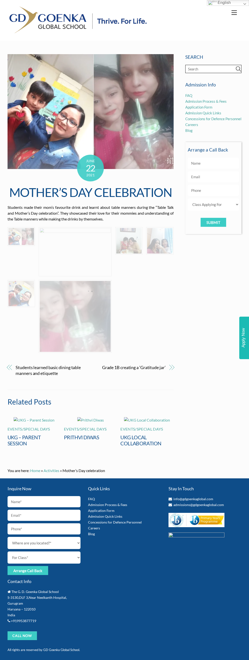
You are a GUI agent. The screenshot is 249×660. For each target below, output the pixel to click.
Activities (51, 470)
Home (35, 470)
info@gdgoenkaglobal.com (193, 499)
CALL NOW (22, 636)
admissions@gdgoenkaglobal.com (198, 505)
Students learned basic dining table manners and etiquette (48, 370)
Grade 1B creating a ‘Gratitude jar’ (134, 367)
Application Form (198, 107)
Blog (189, 130)
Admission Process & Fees (206, 101)
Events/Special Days (29, 429)
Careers (191, 124)
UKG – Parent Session (24, 440)
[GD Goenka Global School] (78, 31)
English (224, 2)
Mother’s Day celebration (90, 192)
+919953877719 (23, 621)
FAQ (188, 95)
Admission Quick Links (203, 113)
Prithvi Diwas (81, 437)
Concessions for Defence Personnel (213, 119)
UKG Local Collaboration (140, 440)
